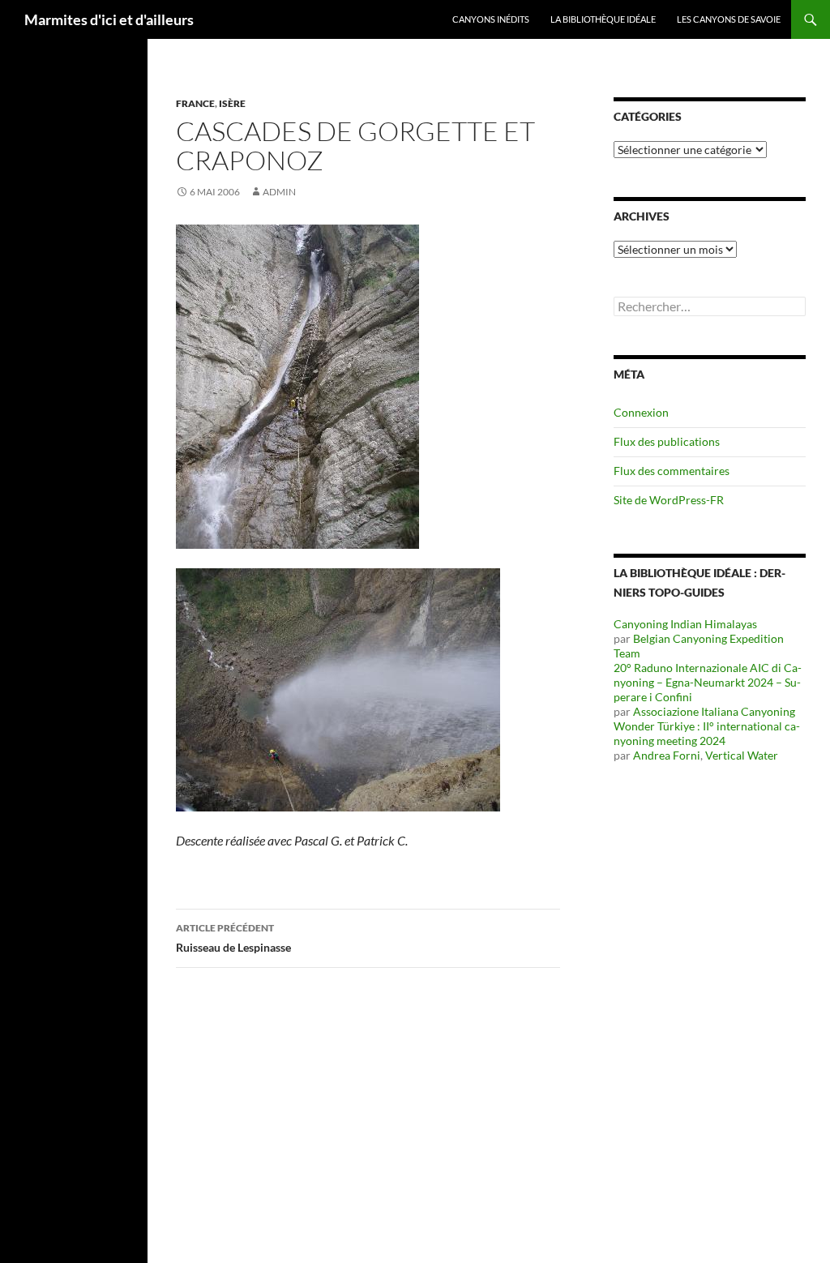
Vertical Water (741, 755)
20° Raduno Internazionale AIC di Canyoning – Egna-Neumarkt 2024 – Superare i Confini (708, 682)
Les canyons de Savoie (729, 19)
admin (279, 192)
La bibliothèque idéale (603, 19)
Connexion (641, 412)
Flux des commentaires (671, 470)
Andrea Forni (666, 755)
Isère (232, 103)
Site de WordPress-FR (669, 500)
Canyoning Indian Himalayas (685, 624)
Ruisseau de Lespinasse (233, 938)
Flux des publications (667, 441)
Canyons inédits (490, 19)
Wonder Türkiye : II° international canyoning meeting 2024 (707, 733)
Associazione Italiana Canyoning (714, 711)
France (195, 103)
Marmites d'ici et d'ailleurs (109, 19)
